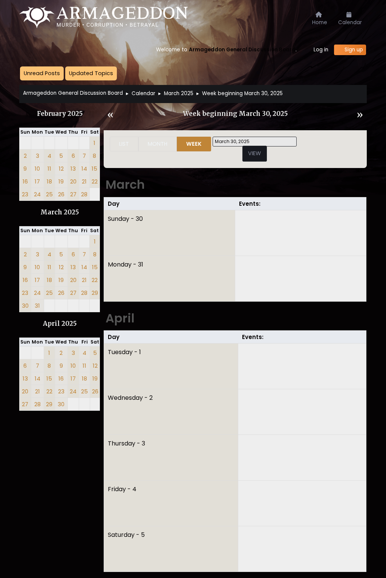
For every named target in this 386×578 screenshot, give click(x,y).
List (124, 144)
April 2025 (60, 324)
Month (157, 144)
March (125, 184)
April (120, 318)
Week (194, 144)
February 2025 (60, 114)
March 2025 (59, 212)
